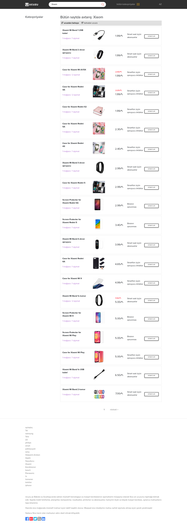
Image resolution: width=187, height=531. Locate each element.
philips (28, 443)
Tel (26, 431)
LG (26, 440)
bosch (28, 470)
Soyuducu (29, 461)
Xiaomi (28, 464)
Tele (27, 437)
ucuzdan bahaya (71, 23)
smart (27, 446)
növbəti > (114, 410)
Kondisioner (30, 467)
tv (26, 476)
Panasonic (29, 473)
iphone (28, 486)
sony (27, 452)
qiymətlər (151, 36)
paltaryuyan (30, 449)
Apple (28, 458)
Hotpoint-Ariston (32, 455)
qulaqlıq (28, 428)
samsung (29, 434)
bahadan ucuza (90, 23)
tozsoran (29, 479)
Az (160, 4)
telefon (28, 482)
